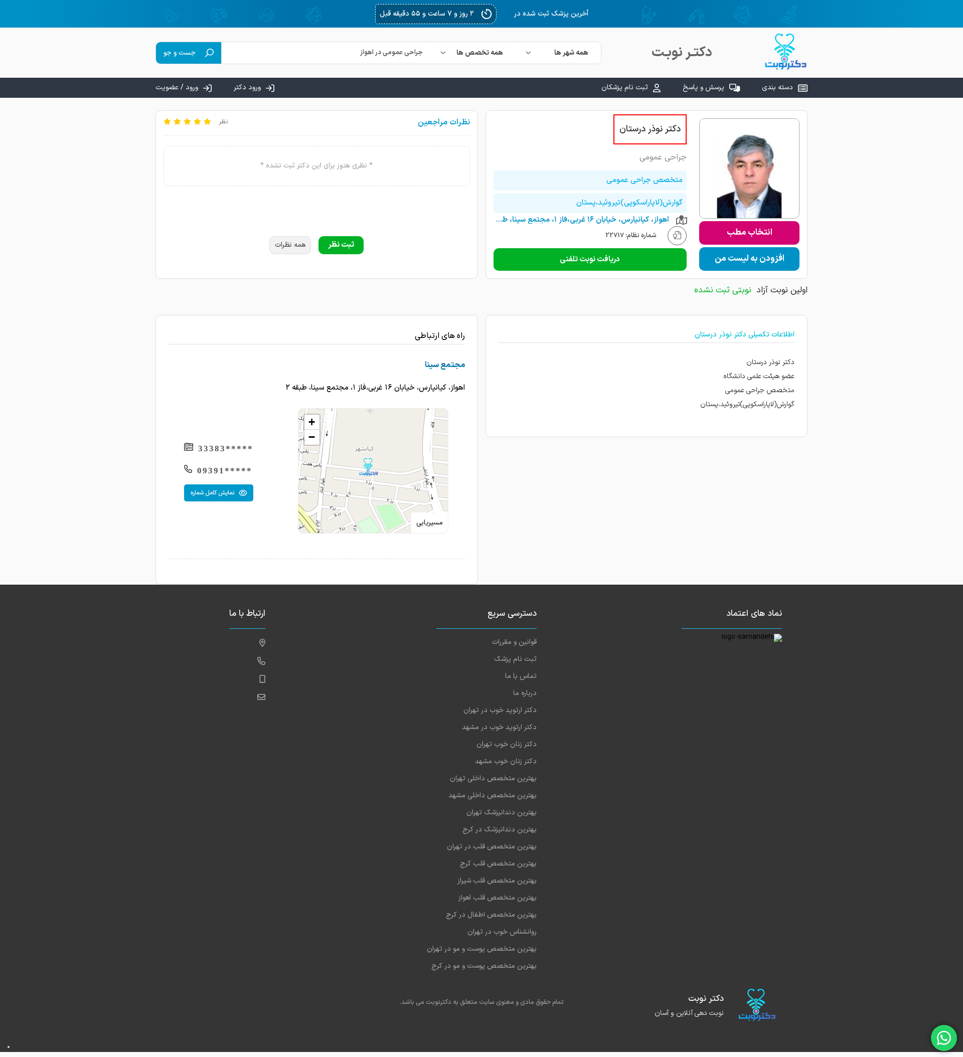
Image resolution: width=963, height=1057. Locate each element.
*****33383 (225, 448)
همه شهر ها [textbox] (571, 53)
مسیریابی (429, 522)
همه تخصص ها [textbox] (479, 53)
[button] (368, 467)
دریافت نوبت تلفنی (590, 259)
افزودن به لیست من (749, 258)
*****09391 (224, 470)
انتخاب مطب (749, 232)
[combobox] (558, 53)
